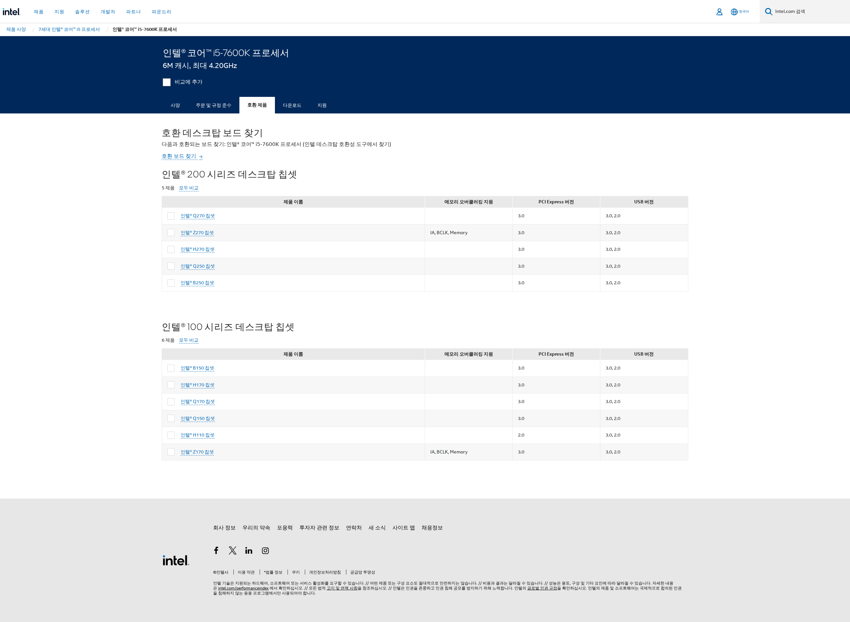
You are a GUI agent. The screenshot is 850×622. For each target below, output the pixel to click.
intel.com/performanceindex (243, 588)
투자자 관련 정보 (319, 527)
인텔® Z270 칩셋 (197, 233)
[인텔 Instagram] (265, 552)
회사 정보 (224, 527)
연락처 (354, 527)
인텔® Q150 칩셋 (198, 418)
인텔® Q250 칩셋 (198, 266)
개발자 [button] (108, 12)
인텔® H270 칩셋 (197, 249)
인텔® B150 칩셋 (197, 368)
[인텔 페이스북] (216, 552)
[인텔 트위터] (232, 552)
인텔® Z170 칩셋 (197, 452)
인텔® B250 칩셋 (197, 283)
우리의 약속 (256, 527)
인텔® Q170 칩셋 (198, 401)
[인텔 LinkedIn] (249, 552)
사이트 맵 (403, 527)
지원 (322, 105)
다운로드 (292, 105)
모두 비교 (189, 188)
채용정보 (432, 527)
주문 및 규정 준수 (213, 105)
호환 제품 (257, 105)
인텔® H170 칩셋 (197, 385)
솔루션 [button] (82, 12)
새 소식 (377, 527)
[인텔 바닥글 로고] (176, 560)
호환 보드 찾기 (180, 156)
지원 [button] (59, 12)
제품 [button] (39, 12)
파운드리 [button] (162, 12)
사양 (175, 105)
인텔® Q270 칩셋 (198, 216)
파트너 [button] (133, 12)
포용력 (285, 527)
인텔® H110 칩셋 (197, 435)
